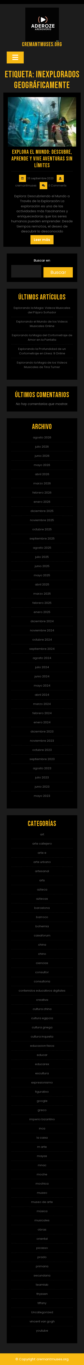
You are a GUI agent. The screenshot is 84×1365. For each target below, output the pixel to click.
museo (42, 1193)
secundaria (42, 1275)
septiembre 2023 (42, 759)
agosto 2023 (42, 768)
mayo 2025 (42, 575)
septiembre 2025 (42, 538)
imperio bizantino (42, 1119)
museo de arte (42, 1202)
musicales (42, 1220)
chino (42, 954)
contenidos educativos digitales (42, 990)
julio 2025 (42, 557)
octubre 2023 (42, 750)
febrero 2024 (42, 713)
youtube (42, 1330)
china (42, 944)
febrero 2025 (42, 603)
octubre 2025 (42, 529)
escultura (42, 1073)
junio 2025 (42, 566)
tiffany (42, 1303)
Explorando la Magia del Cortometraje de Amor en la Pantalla (42, 337)
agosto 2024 (42, 658)
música (42, 1211)
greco (42, 1110)
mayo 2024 (42, 685)
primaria (42, 1266)
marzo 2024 (42, 704)
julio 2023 (42, 777)
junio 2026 (42, 456)
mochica (42, 1183)
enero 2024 (42, 722)
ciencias (42, 963)
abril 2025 (42, 584)
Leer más (42, 239)
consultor (42, 972)
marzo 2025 (42, 594)
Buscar (58, 272)
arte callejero (42, 843)
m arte (42, 1147)
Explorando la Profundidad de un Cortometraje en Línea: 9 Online (42, 351)
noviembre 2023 (42, 741)
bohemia (42, 926)
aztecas (42, 899)
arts (42, 880)
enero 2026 (42, 502)
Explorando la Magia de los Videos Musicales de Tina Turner (42, 364)
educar (42, 1055)
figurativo (42, 1092)
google (42, 1101)
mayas (42, 1156)
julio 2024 (42, 667)
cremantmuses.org (42, 44)
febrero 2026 (42, 492)
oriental (42, 1239)
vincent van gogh (42, 1321)
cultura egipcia (42, 1018)
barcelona (42, 908)
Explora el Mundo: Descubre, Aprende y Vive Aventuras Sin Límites (42, 159)
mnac (42, 1165)
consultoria (42, 981)
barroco (42, 917)
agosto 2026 (42, 437)
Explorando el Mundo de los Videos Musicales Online (42, 323)
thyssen (42, 1294)
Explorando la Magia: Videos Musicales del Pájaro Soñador (42, 310)
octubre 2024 (42, 639)
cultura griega (42, 1027)
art (42, 834)
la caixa (42, 1137)
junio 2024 (42, 676)
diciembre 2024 (42, 621)
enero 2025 (42, 612)
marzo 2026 (42, 483)
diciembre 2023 (42, 731)
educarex (42, 1064)
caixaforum (42, 935)
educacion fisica (42, 1046)
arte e (42, 853)
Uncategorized (42, 1312)
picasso (42, 1248)
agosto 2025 (42, 548)
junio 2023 (42, 786)
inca (42, 1128)
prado (42, 1257)
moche (42, 1174)
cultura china (42, 1009)
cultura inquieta (42, 1036)
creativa (42, 1000)
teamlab (42, 1285)
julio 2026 (42, 446)
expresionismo (42, 1082)
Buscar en (42, 260)
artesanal (42, 871)
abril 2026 (42, 474)
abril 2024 (42, 695)
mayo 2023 (42, 796)
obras (42, 1229)
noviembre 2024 (42, 630)
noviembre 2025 (42, 520)
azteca (42, 889)
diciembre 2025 (42, 511)
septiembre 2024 (42, 649)
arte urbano (42, 862)
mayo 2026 (42, 465)
